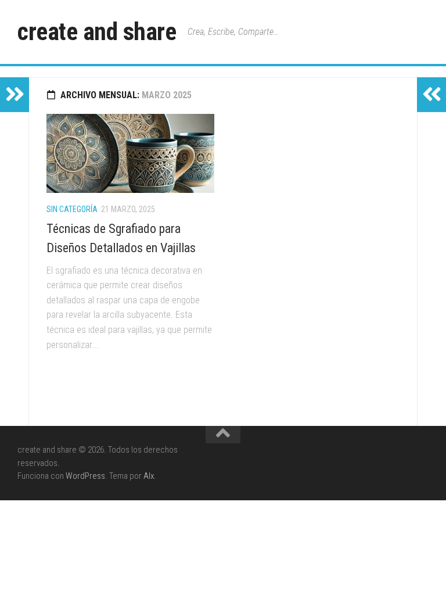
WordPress (85, 476)
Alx (148, 476)
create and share (96, 31)
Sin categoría (72, 209)
